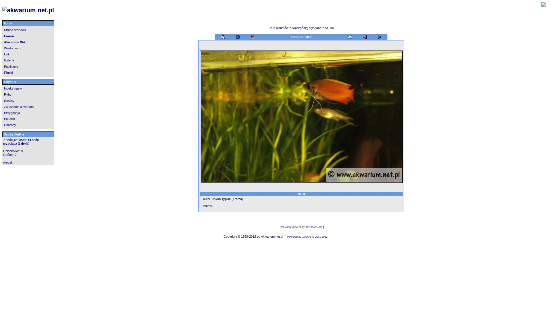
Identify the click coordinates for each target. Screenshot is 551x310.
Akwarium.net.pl (272, 236)
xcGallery (286, 227)
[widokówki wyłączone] (350, 36)
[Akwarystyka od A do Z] (111, 10)
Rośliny (9, 100)
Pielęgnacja (12, 113)
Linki (7, 54)
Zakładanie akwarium (19, 106)
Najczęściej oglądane (306, 28)
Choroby (10, 125)
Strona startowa (15, 30)
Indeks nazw (13, 88)
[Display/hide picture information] (238, 36)
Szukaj (329, 28)
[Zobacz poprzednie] (379, 36)
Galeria (9, 60)
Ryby (7, 94)
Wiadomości (12, 48)
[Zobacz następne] (364, 36)
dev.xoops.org (314, 227)
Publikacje (11, 66)
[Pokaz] (253, 36)
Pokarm (9, 119)
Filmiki (8, 72)
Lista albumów (279, 28)
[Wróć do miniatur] (223, 36)
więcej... (8, 162)
